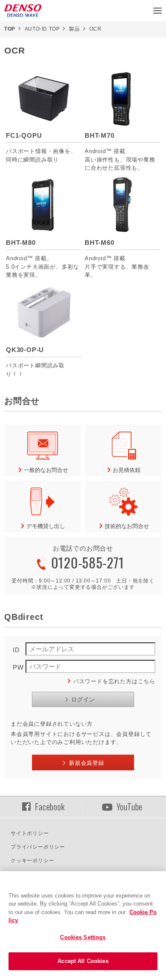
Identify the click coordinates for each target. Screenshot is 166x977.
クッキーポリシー (32, 860)
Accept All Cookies (82, 961)
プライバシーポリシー (38, 847)
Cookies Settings (83, 937)
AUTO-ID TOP (42, 29)
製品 (74, 29)
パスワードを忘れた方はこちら (114, 681)
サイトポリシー (30, 833)
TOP (9, 29)
